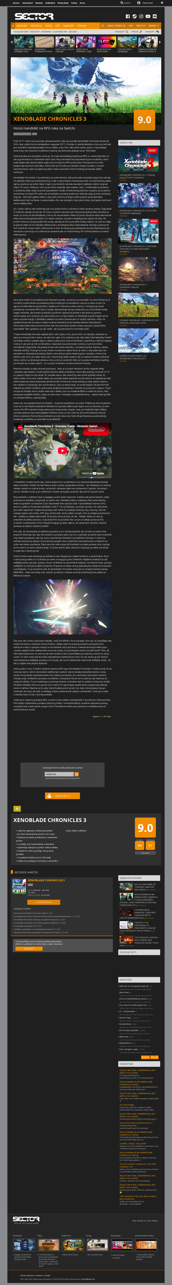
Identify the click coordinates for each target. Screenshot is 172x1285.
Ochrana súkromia (27, 1275)
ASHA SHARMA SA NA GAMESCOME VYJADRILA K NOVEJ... (136, 1083)
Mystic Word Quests (70, 1255)
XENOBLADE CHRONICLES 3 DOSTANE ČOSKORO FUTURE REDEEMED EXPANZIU (138, 249)
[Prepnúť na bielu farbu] (162, 2)
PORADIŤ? (149, 31)
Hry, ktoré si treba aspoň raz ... (133, 1005)
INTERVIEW (46, 31)
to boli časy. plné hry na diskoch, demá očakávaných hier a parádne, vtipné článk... (137, 1108)
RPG (33, 892)
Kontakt (47, 1275)
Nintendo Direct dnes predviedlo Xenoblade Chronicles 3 (37, 932)
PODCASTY (35, 31)
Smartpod (27, 2)
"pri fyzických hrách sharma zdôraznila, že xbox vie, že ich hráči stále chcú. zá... (139, 1138)
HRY (57, 25)
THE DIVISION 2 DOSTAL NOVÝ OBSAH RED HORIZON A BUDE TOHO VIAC (139, 941)
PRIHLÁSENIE (148, 3)
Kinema (39, 2)
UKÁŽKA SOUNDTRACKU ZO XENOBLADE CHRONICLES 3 (133, 357)
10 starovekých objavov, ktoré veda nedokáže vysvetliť (145, 1257)
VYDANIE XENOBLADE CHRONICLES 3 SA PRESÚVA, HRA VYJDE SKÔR (139, 321)
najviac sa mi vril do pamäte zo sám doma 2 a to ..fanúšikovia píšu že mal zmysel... (139, 1147)
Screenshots (125, 1024)
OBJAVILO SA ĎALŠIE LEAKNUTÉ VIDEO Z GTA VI (147, 51)
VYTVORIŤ (145, 1057)
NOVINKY (22, 25)
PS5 (131, 25)
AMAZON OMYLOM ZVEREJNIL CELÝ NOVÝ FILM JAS (23, 51)
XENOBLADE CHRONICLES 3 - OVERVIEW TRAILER (134, 286)
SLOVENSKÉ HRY (59, 31)
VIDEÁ (48, 25)
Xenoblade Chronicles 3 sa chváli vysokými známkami (36, 923)
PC (102, 25)
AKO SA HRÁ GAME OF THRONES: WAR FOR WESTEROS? (144, 887)
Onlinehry (50, 2)
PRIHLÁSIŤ (29, 948)
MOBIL (152, 25)
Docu (82, 2)
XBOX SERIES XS (116, 25)
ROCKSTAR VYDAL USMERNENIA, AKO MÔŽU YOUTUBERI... (137, 1071)
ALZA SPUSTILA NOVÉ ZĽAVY (104, 50)
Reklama (39, 1275)
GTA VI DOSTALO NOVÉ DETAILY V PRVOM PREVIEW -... (136, 1124)
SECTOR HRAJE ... (128, 1105)
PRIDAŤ (135, 31)
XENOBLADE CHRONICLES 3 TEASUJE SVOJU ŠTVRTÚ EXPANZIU (137, 176)
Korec (101, 716)
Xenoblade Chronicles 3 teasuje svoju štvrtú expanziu (36, 919)
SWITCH (140, 25)
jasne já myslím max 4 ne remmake (134, 1128)
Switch (34, 134)
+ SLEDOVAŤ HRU (43, 902)
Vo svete (140, 840)
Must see (123, 1036)
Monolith (45, 890)
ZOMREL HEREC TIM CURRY (133, 1143)
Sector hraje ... (125, 1017)
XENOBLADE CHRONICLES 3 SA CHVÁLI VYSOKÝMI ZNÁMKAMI (138, 212)
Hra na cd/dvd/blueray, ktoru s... (134, 998)
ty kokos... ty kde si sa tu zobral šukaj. (135, 1181)
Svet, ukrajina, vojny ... (129, 1049)
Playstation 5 (125, 1043)
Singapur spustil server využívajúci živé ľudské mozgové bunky (22, 1257)
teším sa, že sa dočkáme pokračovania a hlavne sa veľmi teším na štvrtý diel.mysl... (139, 1170)
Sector (16, 2)
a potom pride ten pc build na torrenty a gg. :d (138, 1119)
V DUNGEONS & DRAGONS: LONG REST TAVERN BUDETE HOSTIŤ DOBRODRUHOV (138, 913)
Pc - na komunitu (127, 1011)
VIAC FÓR (154, 1057)
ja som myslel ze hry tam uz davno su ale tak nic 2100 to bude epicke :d (138, 1158)
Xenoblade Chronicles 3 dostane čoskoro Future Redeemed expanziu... (43, 916)
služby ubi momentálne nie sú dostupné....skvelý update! (132, 1202)
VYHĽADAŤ (119, 31)
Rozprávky (63, 2)
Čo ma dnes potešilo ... (129, 1030)
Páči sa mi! (62, 795)
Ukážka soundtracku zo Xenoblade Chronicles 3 (33, 929)
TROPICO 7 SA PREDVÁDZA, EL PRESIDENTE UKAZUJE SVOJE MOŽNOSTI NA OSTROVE (138, 926)
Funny (74, 2)
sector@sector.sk (88, 1279)
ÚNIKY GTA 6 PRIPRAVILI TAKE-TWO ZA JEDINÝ (84, 51)
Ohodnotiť (145, 853)
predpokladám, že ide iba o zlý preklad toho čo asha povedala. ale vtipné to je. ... (139, 1088)
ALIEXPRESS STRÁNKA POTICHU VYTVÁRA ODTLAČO (44, 51)
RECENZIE (36, 25)
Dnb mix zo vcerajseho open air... (134, 986)
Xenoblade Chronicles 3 (24, 926)
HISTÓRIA (24, 31)
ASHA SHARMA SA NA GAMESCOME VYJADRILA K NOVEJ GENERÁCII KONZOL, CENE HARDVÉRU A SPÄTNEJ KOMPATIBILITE (138, 899)
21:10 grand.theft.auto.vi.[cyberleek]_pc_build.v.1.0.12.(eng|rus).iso (136, 1076)
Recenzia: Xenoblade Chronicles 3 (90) (29, 913)
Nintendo (37, 890)
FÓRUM (81, 25)
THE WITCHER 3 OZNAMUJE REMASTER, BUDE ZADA (126, 52)
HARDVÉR (68, 25)
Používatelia (150, 840)
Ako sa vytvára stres (95, 1255)
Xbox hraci (124, 992)
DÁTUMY (73, 31)
